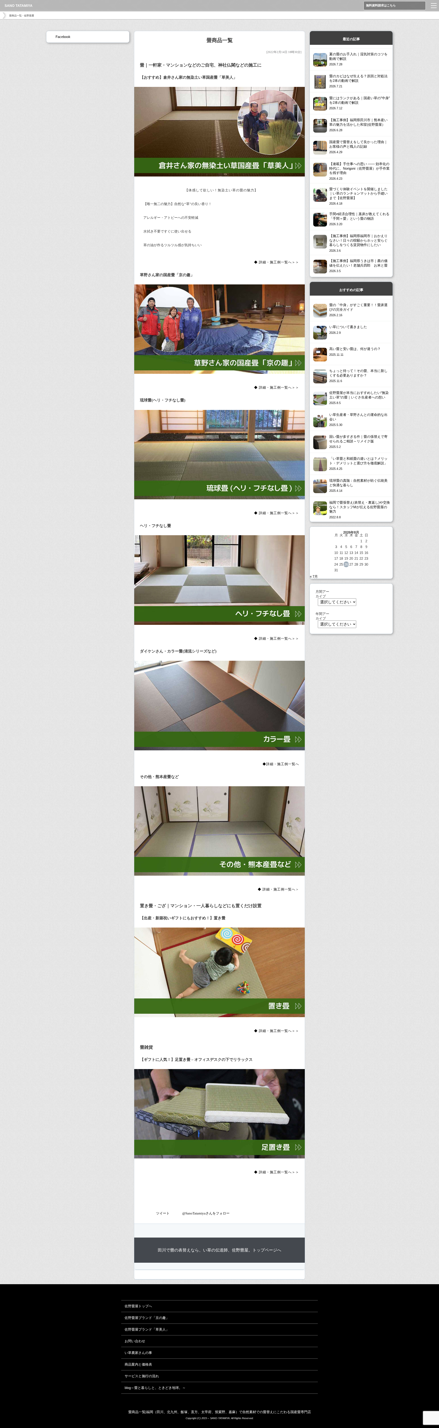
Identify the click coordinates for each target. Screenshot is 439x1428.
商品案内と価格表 (138, 1364)
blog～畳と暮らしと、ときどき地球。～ (155, 1388)
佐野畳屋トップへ (138, 1306)
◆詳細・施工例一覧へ (280, 764)
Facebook (63, 37)
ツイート (163, 1213)
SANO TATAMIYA (18, 6)
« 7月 (314, 576)
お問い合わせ (135, 1341)
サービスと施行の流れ (142, 1376)
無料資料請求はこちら (381, 5)
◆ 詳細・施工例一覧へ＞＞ (276, 262)
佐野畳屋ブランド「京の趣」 (147, 1318)
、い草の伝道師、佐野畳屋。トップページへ (219, 1250)
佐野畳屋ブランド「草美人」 (147, 1329)
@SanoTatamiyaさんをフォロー (206, 1213)
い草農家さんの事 (138, 1353)
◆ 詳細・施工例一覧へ (276, 889)
